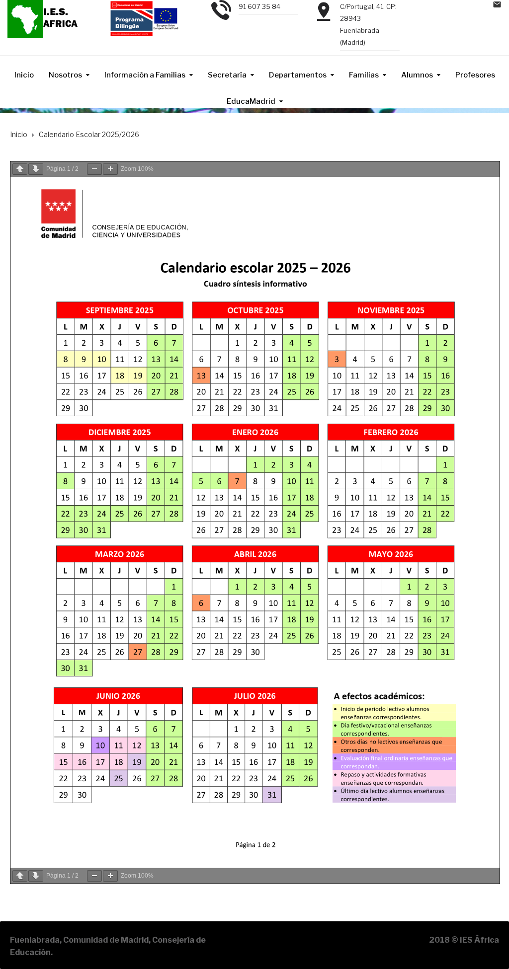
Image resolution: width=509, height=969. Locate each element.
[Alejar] (94, 169)
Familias (364, 75)
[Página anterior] (19, 169)
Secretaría (227, 75)
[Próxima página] (35, 169)
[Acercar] (110, 169)
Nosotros (65, 75)
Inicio (24, 75)
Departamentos (298, 75)
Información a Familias (144, 75)
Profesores (475, 75)
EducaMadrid (251, 101)
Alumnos (417, 75)
